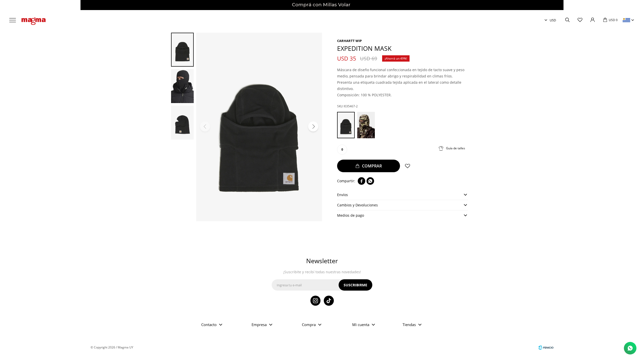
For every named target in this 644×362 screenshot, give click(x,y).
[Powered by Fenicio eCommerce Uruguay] (545, 347)
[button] (567, 20)
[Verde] (366, 125)
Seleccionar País (626, 20)
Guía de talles (455, 148)
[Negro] (346, 125)
